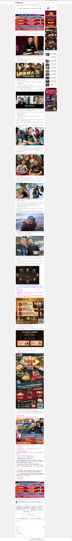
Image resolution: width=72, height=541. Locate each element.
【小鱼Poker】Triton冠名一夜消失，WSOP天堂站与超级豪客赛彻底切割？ (19, 510)
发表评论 (41, 6)
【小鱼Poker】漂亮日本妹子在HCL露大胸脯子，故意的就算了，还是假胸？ (53, 74)
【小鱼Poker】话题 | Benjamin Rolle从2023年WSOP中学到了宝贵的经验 (53, 68)
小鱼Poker (18, 470)
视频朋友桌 (51, 0)
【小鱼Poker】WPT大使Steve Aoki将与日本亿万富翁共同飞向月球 (53, 64)
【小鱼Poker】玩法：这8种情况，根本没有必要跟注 (53, 81)
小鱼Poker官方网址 (21, 477)
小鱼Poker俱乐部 (54, 0)
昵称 (17, 527)
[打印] (38, 6)
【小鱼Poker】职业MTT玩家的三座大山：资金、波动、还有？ (40, 510)
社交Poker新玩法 (47, 0)
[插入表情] (41, 527)
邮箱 (17, 529)
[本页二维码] (71, 538)
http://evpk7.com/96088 (36, 466)
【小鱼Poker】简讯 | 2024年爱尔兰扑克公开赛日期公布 (53, 71)
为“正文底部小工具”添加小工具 (30, 514)
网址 (17, 531)
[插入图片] (43, 527)
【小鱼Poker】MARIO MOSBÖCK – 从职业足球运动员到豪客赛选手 (53, 54)
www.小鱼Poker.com (23, 32)
